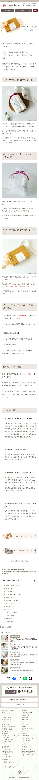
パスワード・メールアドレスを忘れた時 (10, 736)
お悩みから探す (5, 627)
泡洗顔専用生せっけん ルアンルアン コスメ (19, 772)
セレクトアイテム (12, 613)
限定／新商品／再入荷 (13, 585)
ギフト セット (11, 603)
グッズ (8, 609)
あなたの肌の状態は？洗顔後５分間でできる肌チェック (23, 663)
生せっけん (10, 588)
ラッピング (10, 606)
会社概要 (24, 747)
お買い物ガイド (19, 704)
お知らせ (21, 569)
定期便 (24, 726)
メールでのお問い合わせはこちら (19, 699)
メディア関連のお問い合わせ (29, 754)
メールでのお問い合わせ (9, 767)
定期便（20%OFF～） (13, 600)
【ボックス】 (27, 374)
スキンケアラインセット (14, 594)
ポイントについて (7, 731)
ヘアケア (24, 722)
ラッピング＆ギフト (27, 729)
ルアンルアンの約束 (8, 710)
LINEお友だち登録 (7, 752)
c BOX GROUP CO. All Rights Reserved (20, 777)
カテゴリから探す (13, 580)
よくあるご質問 (6, 742)
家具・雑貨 (10, 616)
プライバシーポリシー (28, 749)
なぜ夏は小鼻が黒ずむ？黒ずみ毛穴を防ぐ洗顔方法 (23, 648)
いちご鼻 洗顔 (26, 740)
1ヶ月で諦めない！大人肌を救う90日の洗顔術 (23, 640)
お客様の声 (5, 747)
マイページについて (8, 739)
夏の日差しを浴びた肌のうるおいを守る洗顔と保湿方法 (23, 656)
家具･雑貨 (25, 733)
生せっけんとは (6, 713)
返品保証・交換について (9, 729)
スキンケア (10, 591)
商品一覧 (7, 10)
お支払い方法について (8, 726)
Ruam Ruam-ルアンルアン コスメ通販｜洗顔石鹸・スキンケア (11, 5)
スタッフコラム (12, 633)
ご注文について (6, 717)
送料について (6, 724)
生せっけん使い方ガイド (29, 738)
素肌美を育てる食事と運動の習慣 (21, 670)
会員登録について (7, 733)
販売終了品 (10, 622)
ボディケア (10, 597)
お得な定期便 (20, 10)
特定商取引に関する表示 (29, 752)
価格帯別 (9, 619)
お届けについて (6, 719)
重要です (13, 569)
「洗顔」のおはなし (8, 762)
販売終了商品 (26, 736)
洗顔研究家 (5, 759)
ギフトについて (6, 722)
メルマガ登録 (6, 749)
